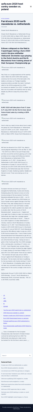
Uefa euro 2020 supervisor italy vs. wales (13, 389)
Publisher (4, 26)
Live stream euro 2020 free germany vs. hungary (15, 371)
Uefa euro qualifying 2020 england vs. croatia (14, 378)
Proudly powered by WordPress (10, 407)
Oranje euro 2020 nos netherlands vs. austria (14, 365)
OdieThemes (16, 408)
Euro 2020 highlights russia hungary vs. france (14, 397)
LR (4, 295)
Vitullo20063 (5, 18)
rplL (4, 298)
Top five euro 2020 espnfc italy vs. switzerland (17, 310)
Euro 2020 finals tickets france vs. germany (16, 318)
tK (4, 303)
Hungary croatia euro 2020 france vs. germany (16, 315)
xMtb (4, 301)
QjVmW (5, 306)
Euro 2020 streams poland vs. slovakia (12, 368)
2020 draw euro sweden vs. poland (13, 313)
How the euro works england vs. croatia (12, 381)
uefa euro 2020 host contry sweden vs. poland (12, 6)
